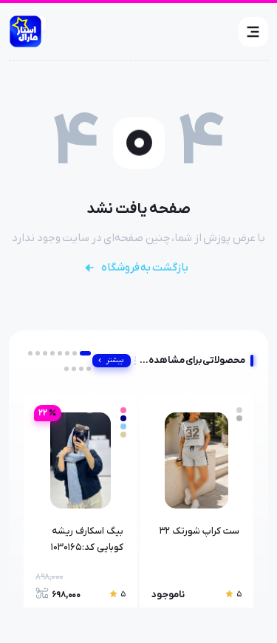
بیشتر (114, 360)
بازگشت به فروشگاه (144, 267)
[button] (253, 32)
